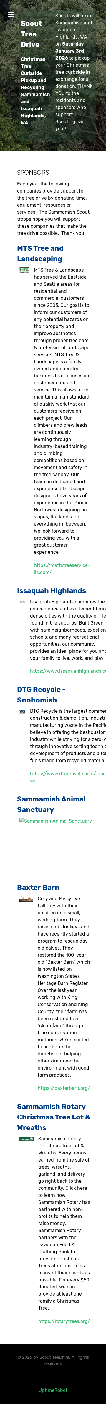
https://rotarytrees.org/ (64, 1321)
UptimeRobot (53, 1390)
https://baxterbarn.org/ (64, 1088)
